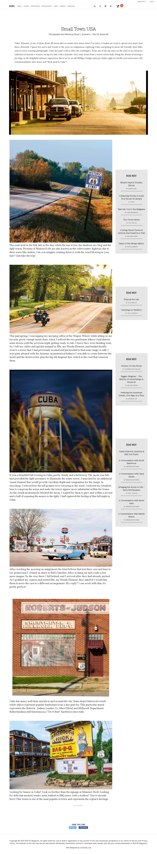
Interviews (35, 6)
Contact (63, 6)
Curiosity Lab (85, 848)
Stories (26, 6)
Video (56, 6)
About (19, 6)
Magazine (71, 6)
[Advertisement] (78, 16)
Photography (46, 6)
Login (152, 1)
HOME (12, 6)
